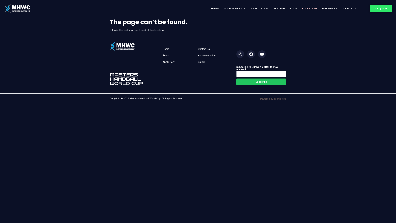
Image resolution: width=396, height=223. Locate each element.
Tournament (233, 8)
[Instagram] (240, 54)
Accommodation (285, 8)
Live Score (310, 8)
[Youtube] (262, 54)
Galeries (328, 8)
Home (215, 8)
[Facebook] (251, 54)
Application (260, 8)
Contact (349, 8)
